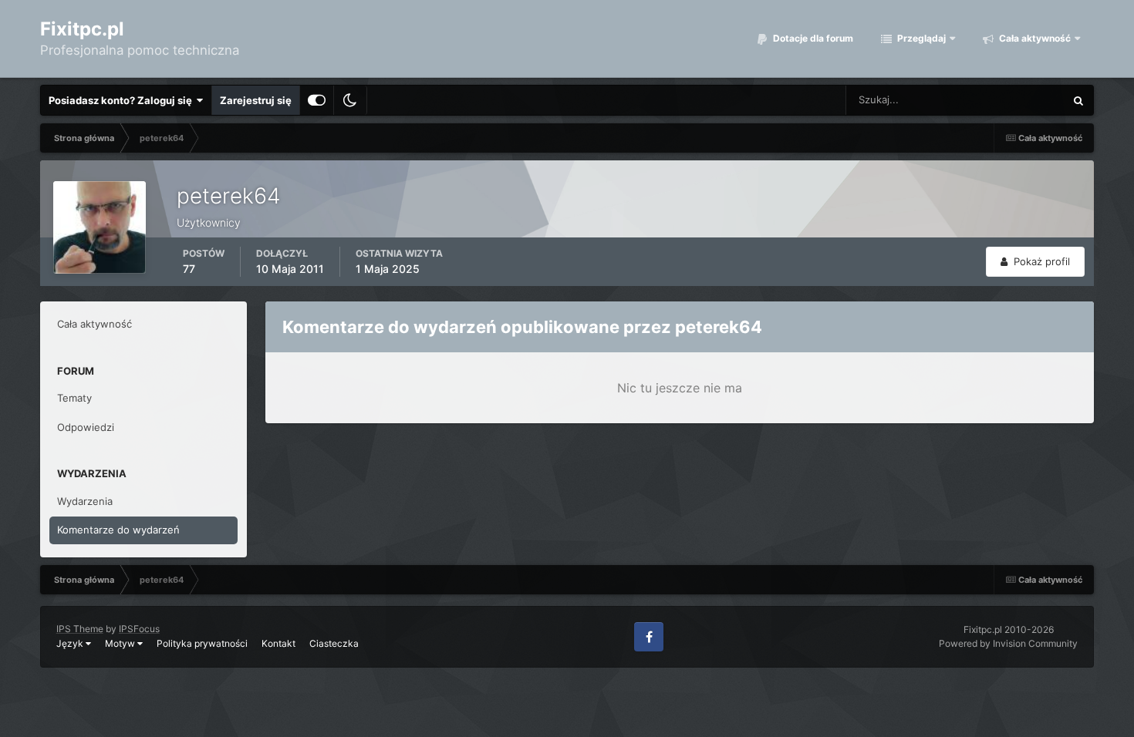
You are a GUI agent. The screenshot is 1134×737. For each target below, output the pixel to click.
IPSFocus (139, 628)
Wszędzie (1022, 100)
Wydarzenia (85, 501)
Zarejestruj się (256, 100)
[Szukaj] (1078, 100)
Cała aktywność (1034, 38)
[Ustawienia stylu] (316, 100)
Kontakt (278, 643)
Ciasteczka (334, 643)
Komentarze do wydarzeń (118, 529)
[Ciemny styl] (350, 100)
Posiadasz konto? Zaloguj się (123, 100)
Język (71, 643)
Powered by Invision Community (1008, 643)
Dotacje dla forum (812, 38)
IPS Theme (79, 628)
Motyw (121, 643)
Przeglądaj (920, 38)
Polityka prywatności (202, 643)
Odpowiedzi (85, 427)
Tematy (74, 398)
